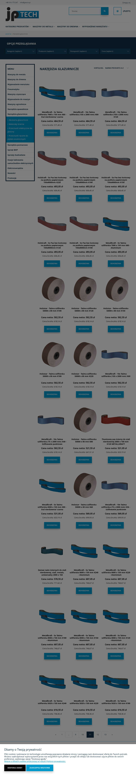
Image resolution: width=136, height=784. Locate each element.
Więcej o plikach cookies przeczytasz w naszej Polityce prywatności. (35, 761)
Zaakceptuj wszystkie (39, 768)
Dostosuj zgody (15, 768)
